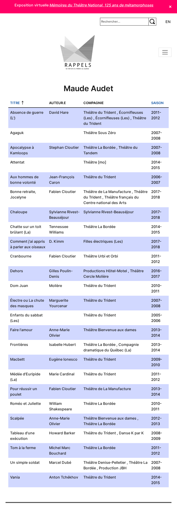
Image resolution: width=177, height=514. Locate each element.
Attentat (17, 162)
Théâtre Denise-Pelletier (104, 462)
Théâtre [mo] (94, 162)
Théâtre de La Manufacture (107, 191)
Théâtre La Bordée (99, 147)
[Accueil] (77, 52)
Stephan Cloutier (64, 147)
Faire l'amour (21, 329)
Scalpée (17, 418)
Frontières (19, 344)
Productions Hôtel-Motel (105, 271)
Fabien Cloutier (62, 191)
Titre (15, 103)
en (168, 21)
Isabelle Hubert (62, 344)
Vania (15, 477)
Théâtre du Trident (99, 112)
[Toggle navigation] (165, 52)
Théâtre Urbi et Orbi (100, 256)
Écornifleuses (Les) (112, 118)
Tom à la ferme (23, 447)
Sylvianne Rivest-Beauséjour (108, 212)
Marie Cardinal (61, 374)
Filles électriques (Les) (103, 241)
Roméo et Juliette (25, 403)
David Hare (58, 112)
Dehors (16, 271)
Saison (157, 103)
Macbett (17, 359)
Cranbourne (20, 256)
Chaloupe (18, 212)
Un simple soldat (25, 462)
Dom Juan (19, 285)
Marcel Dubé (60, 462)
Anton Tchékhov (63, 477)
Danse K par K (131, 433)
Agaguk (17, 132)
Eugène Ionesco (63, 359)
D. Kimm (56, 241)
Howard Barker (62, 433)
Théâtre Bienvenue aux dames (109, 329)
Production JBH (113, 468)
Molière (55, 285)
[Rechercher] (152, 22)
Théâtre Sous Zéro (99, 132)
